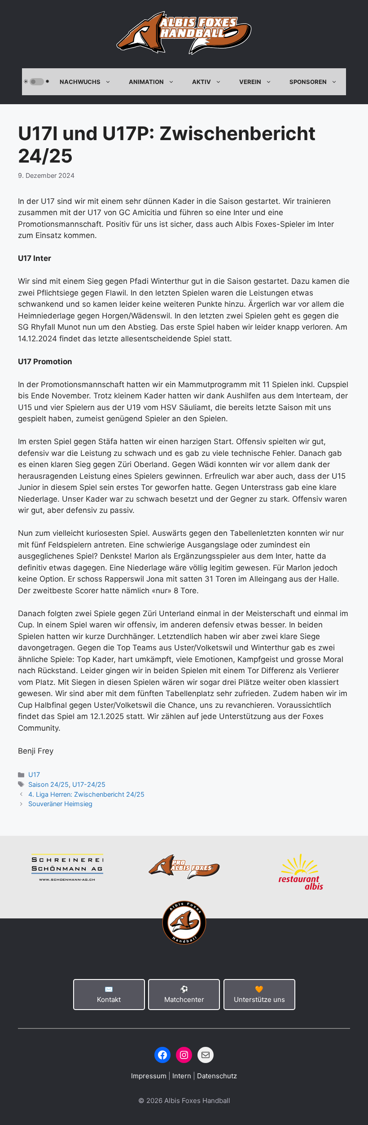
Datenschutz (217, 1076)
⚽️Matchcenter (184, 994)
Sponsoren (308, 81)
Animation (146, 81)
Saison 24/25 (48, 784)
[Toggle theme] (37, 81)
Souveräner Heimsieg (60, 803)
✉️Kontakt (109, 994)
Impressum (149, 1076)
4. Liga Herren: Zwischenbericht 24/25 (86, 794)
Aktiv (201, 81)
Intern (182, 1076)
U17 (34, 774)
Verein (250, 81)
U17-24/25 (88, 784)
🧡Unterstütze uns (259, 994)
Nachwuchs (80, 81)
